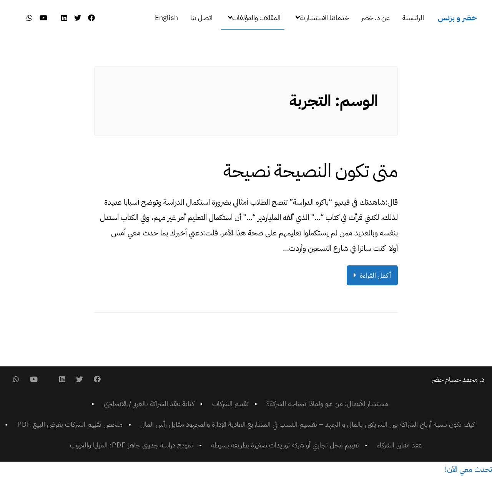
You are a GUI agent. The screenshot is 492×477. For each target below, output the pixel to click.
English (166, 17)
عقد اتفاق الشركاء (399, 445)
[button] (468, 469)
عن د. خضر (375, 17)
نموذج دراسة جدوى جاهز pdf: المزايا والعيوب (131, 445)
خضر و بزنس (457, 17)
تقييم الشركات (230, 403)
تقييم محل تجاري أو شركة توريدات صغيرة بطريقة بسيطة (285, 445)
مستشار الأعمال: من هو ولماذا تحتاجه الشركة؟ (327, 403)
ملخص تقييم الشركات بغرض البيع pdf (70, 424)
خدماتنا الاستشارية (324, 17)
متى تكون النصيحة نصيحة (310, 171)
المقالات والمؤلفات (256, 17)
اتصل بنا (201, 17)
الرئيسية (413, 17)
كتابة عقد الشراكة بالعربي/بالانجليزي (149, 403)
